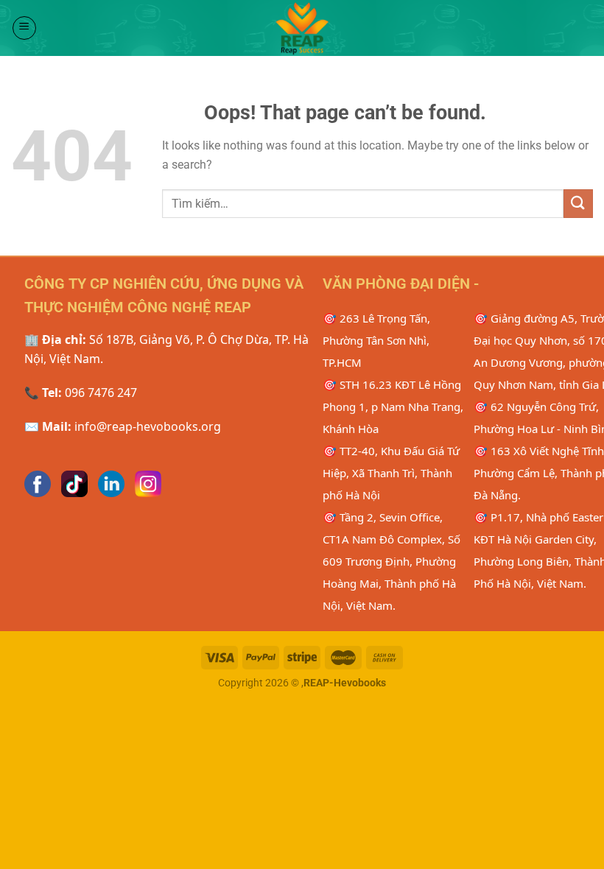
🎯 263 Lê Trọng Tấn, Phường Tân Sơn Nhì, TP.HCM (376, 340)
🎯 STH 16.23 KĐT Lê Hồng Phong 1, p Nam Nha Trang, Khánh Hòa (393, 406)
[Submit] (578, 203)
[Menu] (24, 28)
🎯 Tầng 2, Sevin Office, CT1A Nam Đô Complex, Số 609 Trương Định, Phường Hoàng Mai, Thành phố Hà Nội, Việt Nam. (391, 561)
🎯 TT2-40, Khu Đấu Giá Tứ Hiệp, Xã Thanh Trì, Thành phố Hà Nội (391, 472)
